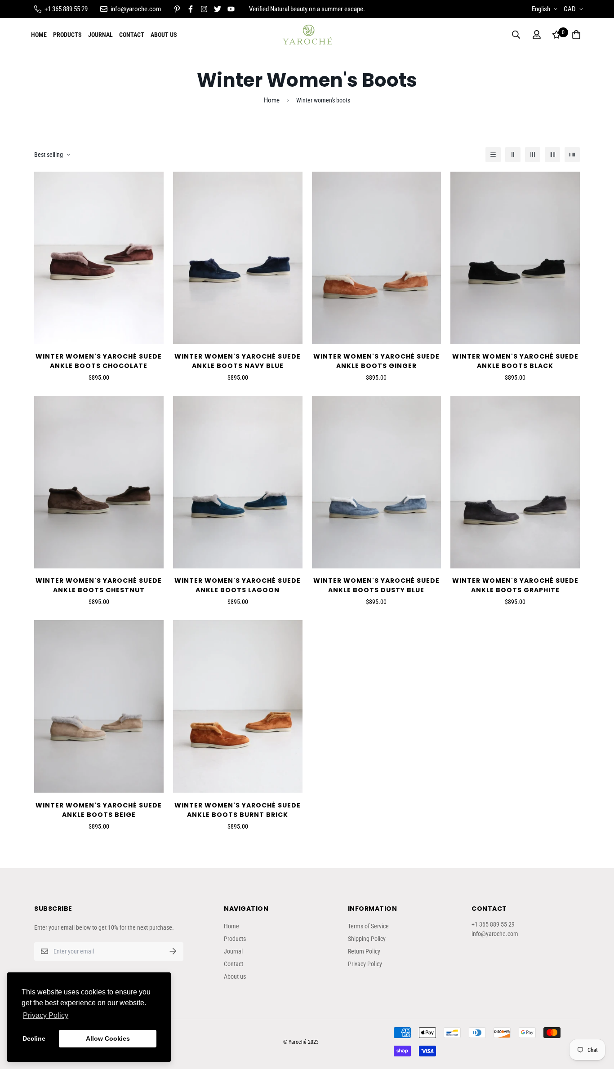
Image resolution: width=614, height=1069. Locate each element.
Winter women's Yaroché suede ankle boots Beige (99, 810)
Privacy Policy (365, 963)
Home (39, 34)
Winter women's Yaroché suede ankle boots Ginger (376, 361)
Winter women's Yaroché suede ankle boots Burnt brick (237, 810)
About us (164, 34)
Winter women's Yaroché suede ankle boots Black (515, 361)
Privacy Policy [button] (45, 1015)
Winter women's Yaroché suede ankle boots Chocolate (99, 361)
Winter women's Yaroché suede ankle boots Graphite (515, 585)
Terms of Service (368, 926)
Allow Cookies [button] (108, 1038)
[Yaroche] (307, 35)
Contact (131, 34)
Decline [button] (33, 1038)
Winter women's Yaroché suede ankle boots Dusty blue (376, 585)
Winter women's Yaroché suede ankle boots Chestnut (99, 585)
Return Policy (364, 951)
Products (67, 34)
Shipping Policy (367, 938)
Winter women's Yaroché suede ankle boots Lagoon (237, 585)
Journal (100, 34)
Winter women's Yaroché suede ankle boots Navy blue (237, 361)
